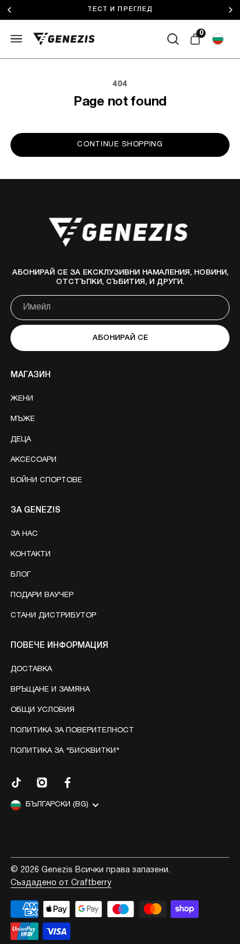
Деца (20, 439)
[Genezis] (64, 39)
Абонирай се (120, 338)
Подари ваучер (41, 595)
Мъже (22, 419)
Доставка (31, 669)
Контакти (30, 554)
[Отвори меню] (16, 38)
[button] (218, 39)
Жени (21, 398)
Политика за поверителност (72, 730)
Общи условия (42, 710)
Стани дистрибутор (53, 615)
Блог (20, 574)
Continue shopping (120, 144)
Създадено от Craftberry (60, 883)
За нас (24, 534)
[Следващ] (233, 10)
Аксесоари (33, 460)
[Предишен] (15, 10)
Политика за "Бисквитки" (64, 751)
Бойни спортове (46, 480)
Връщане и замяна (50, 689)
